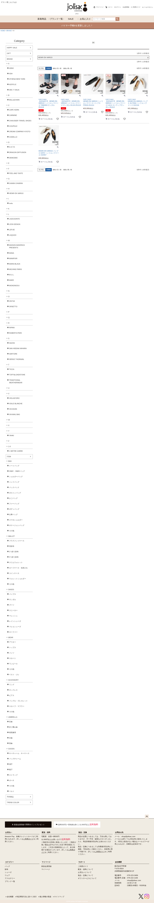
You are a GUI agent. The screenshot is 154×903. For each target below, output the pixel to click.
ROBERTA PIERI (15, 333)
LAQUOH (12, 235)
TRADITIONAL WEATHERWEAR (15, 381)
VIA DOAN (13, 409)
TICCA (11, 369)
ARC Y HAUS (14, 90)
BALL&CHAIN (14, 100)
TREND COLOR (13, 802)
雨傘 (11, 743)
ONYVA (12, 301)
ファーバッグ (14, 504)
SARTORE (13, 354)
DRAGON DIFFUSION (17, 152)
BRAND (9, 31)
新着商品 (42, 19)
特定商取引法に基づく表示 (26, 897)
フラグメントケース (16, 541)
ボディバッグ (14, 509)
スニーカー (13, 610)
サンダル (12, 599)
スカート (12, 658)
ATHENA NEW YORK (17, 79)
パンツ (11, 653)
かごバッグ (13, 498)
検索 (117, 19)
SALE (71, 19)
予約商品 (10, 797)
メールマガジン (148, 7)
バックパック (14, 487)
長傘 (11, 722)
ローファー (13, 632)
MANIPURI (13, 258)
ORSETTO (13, 306)
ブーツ (11, 605)
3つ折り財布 (14, 557)
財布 (6, 869)
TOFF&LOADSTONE (17, 375)
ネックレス (13, 690)
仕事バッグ (13, 514)
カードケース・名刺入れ (18, 568)
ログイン (118, 7)
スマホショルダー (16, 520)
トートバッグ (14, 466)
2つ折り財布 (14, 552)
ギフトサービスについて (87, 878)
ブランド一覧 (56, 19)
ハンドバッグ (14, 482)
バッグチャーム (15, 759)
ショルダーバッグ (16, 477)
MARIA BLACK (14, 264)
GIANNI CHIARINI (16, 183)
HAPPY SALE (12, 48)
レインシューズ (15, 621)
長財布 (11, 546)
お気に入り (85, 19)
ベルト (11, 791)
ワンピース (13, 664)
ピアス (11, 695)
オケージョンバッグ (16, 525)
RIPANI (12, 328)
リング (11, 684)
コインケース (14, 573)
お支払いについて (84, 872)
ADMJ (11, 68)
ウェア (7, 875)
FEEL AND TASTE (16, 173)
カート (110, 7)
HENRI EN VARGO (16, 193)
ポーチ (11, 780)
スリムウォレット (16, 562)
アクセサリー (10, 878)
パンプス (12, 594)
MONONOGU (14, 286)
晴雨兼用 (12, 732)
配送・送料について (85, 869)
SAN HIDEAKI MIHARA (18, 348)
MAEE (11, 280)
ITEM (9, 457)
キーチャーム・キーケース (19, 753)
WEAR (10, 637)
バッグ (7, 866)
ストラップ (13, 775)
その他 (11, 531)
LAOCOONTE (14, 219)
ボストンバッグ (15, 493)
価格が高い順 (67, 68)
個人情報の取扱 (45, 897)
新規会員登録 (46, 866)
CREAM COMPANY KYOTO (19, 131)
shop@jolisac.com (128, 836)
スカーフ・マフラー (16, 706)
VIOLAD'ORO (14, 398)
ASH (11, 74)
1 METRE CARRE (16, 451)
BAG (10, 461)
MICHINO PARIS (15, 269)
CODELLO (13, 137)
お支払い (8, 832)
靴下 (11, 770)
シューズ (8, 872)
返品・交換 (82, 832)
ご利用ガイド (136, 7)
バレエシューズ (15, 627)
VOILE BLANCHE (15, 404)
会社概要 (118, 862)
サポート (81, 862)
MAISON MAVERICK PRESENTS (17, 246)
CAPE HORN (14, 110)
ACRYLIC (12, 84)
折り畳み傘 (13, 727)
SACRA (12, 343)
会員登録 (126, 7)
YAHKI (11, 435)
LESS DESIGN (14, 224)
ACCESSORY (13, 680)
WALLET (11, 536)
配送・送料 (46, 832)
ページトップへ (147, 816)
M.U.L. (11, 275)
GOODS (11, 749)
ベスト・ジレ (14, 675)
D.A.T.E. (12, 147)
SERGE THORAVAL (16, 359)
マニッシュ (13, 616)
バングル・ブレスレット (18, 701)
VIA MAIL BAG (14, 414)
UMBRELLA (12, 717)
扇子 (11, 764)
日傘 (11, 738)
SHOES (11, 589)
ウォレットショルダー (17, 579)
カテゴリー (9, 862)
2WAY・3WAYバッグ (17, 471)
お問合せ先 (119, 832)
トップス (12, 647)
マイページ (99, 7)
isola (11, 203)
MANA (11, 253)
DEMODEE (13, 158)
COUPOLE (13, 126)
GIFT (9, 53)
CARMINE (13, 115)
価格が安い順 (57, 68)
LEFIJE (12, 230)
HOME (3, 31)
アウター (12, 642)
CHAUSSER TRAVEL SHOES (20, 121)
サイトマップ (59, 897)
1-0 (9, 446)
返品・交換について (85, 875)
